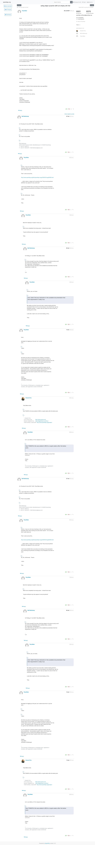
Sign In (85, 2)
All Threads (8, 9)
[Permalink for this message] (73, 109)
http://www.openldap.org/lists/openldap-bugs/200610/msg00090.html (37, 177)
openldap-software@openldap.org (84, 15)
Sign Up (90, 2)
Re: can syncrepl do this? (22, 7)
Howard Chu (29, 397)
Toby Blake (24, 10)
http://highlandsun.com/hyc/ (41, 421)
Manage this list (77, 2)
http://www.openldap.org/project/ (44, 422)
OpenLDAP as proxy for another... (86, 7)
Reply (20, 110)
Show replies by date (69, 114)
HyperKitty (47, 843)
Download (8, 14)
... (20, 128)
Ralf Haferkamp (25, 116)
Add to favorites (81, 21)
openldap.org (7, 2)
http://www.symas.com (40, 419)
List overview (8, 6)
